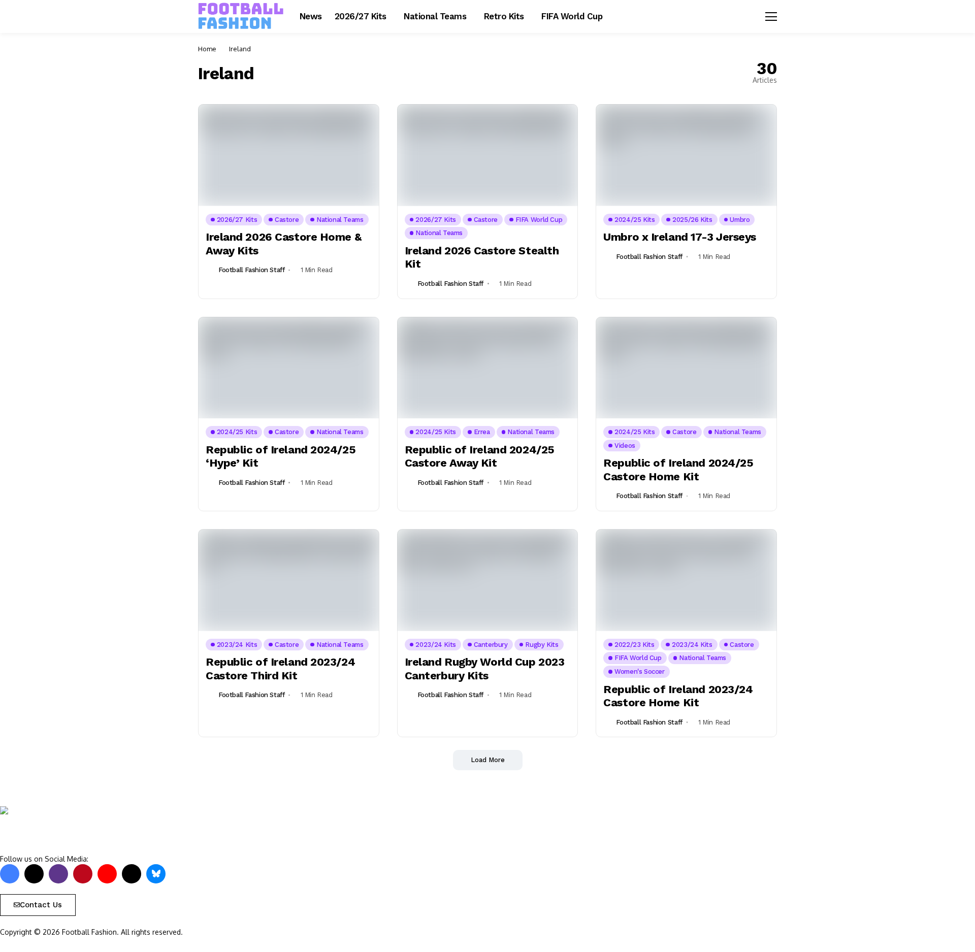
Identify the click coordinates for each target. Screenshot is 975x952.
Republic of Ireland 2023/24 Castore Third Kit (280, 668)
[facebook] (9, 873)
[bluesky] (156, 873)
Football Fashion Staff (251, 270)
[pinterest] (82, 873)
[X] (34, 873)
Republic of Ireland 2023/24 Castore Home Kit (678, 696)
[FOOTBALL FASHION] (241, 16)
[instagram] (58, 873)
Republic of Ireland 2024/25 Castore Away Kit (480, 456)
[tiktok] (131, 873)
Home (207, 49)
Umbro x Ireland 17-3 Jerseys (679, 237)
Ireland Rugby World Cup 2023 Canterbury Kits (485, 668)
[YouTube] (107, 873)
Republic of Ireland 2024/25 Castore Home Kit (678, 469)
